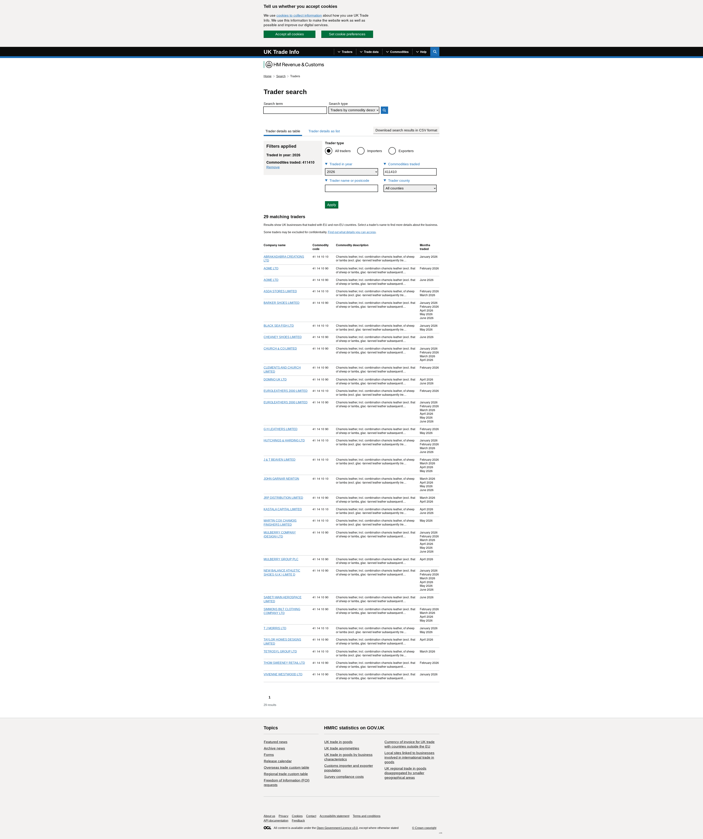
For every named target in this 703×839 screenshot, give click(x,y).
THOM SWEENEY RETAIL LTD (284, 662)
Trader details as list (324, 131)
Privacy (283, 816)
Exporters (406, 151)
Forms (269, 755)
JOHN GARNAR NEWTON (281, 478)
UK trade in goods (338, 742)
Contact (311, 816)
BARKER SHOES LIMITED (282, 302)
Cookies (297, 816)
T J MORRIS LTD (275, 628)
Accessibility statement (334, 816)
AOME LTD (271, 268)
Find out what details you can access (352, 232)
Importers (374, 151)
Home (267, 76)
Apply (331, 205)
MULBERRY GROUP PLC (281, 559)
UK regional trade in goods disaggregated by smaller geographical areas (405, 773)
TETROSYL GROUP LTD (280, 651)
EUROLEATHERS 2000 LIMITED (286, 390)
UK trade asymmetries (341, 748)
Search (281, 76)
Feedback (298, 820)
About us (269, 816)
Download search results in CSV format (406, 130)
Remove (273, 167)
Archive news (274, 748)
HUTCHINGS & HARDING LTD (284, 440)
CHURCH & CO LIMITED (280, 348)
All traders (343, 151)
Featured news (275, 742)
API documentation (276, 820)
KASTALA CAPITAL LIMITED (283, 509)
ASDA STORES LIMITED (280, 291)
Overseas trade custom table (286, 767)
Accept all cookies (289, 34)
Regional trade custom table (286, 774)
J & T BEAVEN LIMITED (279, 459)
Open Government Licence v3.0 (337, 827)
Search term (273, 104)
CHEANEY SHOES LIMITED (283, 337)
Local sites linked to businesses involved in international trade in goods (409, 757)
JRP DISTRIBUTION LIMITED (283, 497)
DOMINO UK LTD (275, 379)
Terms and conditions (366, 816)
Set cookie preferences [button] (347, 34)
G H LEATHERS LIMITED (280, 429)
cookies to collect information (299, 15)
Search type (338, 104)
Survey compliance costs (344, 777)
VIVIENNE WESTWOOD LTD (283, 674)
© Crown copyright (424, 827)
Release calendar (278, 761)
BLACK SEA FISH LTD (279, 325)
